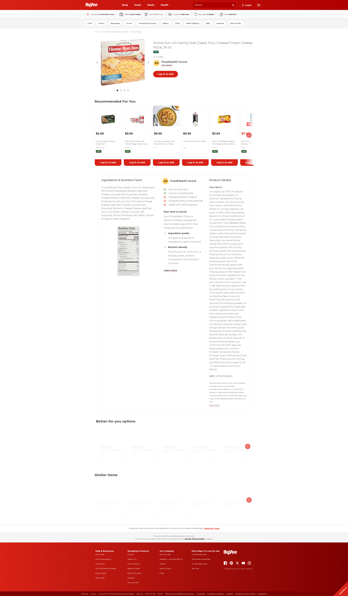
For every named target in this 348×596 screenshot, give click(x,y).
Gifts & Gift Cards (134, 573)
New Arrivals (235, 23)
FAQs (162, 573)
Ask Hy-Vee (99, 554)
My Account (100, 564)
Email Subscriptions (103, 559)
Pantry (101, 23)
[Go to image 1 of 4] (117, 90)
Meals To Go (132, 559)
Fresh (90, 23)
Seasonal (220, 23)
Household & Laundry (147, 23)
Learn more (170, 270)
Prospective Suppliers (215, 594)
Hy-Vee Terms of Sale (194, 539)
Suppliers (229, 594)
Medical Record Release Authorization (179, 594)
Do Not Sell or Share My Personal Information (116, 594)
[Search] (233, 5)
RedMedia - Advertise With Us (171, 559)
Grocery (131, 554)
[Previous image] (97, 62)
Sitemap (84, 594)
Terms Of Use (150, 594)
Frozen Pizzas (136, 32)
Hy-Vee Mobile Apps (199, 564)
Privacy (93, 594)
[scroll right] (249, 135)
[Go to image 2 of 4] (121, 90)
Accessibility (262, 594)
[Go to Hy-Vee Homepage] (92, 5)
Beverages (115, 23)
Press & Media (100, 573)
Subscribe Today (212, 528)
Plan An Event (133, 583)
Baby (208, 23)
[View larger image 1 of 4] (123, 63)
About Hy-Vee (165, 554)
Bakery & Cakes (134, 568)
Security (139, 594)
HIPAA (160, 594)
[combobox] (214, 5)
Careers (162, 564)
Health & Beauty (192, 23)
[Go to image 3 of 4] (124, 90)
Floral (177, 23)
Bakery (166, 23)
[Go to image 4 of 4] (128, 90)
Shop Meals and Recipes (201, 559)
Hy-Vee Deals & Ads (199, 554)
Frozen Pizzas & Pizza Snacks (115, 32)
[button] (166, 65)
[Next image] (148, 62)
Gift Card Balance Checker (105, 568)
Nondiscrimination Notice (245, 594)
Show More (214, 405)
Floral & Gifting (133, 564)
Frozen (129, 23)
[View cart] (258, 5)
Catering (131, 578)
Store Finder (100, 578)
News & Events (165, 568)
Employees (200, 594)
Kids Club (195, 568)
